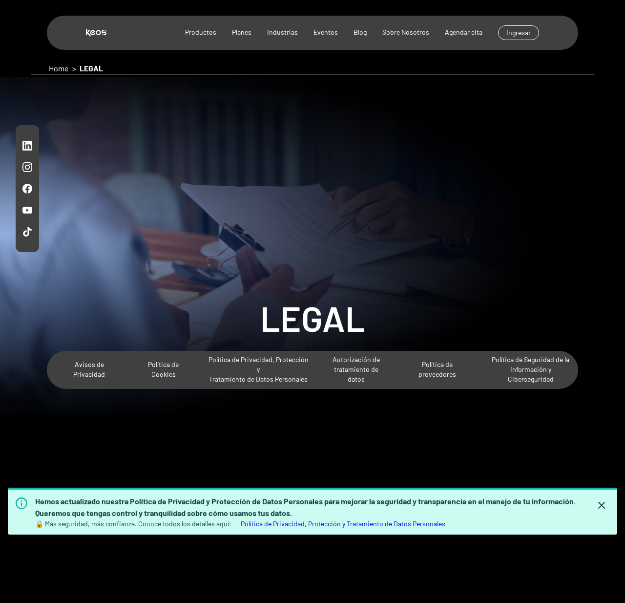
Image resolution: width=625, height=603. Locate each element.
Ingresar (518, 32)
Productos (200, 32)
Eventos (325, 32)
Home (59, 68)
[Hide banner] (601, 505)
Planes (241, 32)
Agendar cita (463, 32)
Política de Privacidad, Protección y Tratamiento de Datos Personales (343, 523)
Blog (360, 32)
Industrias (282, 32)
